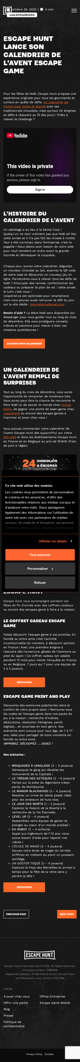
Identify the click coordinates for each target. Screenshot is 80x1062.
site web (9, 437)
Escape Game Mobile (55, 1002)
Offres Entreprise (52, 996)
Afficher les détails (53, 541)
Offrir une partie (16, 1002)
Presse (8, 1015)
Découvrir (24, 682)
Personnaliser (37, 568)
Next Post (67, 914)
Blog (7, 1009)
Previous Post (16, 914)
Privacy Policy (34, 1054)
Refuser (40, 582)
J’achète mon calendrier (24, 343)
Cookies (49, 1054)
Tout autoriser (40, 554)
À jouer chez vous (16, 996)
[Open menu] (74, 10)
